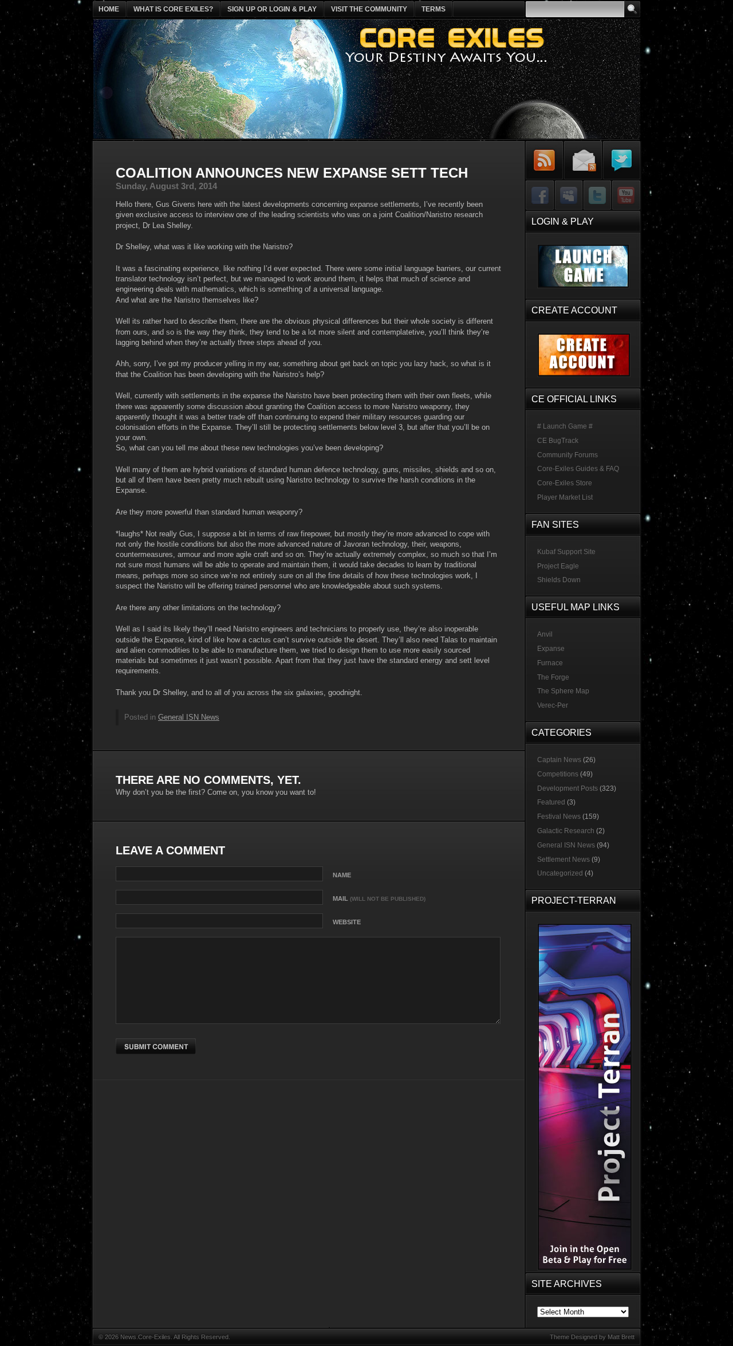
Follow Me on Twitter (621, 160)
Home (108, 9)
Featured (551, 802)
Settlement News (563, 860)
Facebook (540, 195)
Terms (433, 9)
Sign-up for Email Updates (582, 160)
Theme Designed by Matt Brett (592, 1336)
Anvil (545, 634)
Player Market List (565, 497)
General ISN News (188, 717)
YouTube (626, 195)
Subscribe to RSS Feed (544, 160)
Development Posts (567, 788)
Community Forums (567, 455)
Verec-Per (552, 705)
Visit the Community (369, 9)
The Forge (553, 677)
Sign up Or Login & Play (272, 9)
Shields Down (559, 580)
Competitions (557, 774)
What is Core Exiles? (173, 9)
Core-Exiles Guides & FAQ (578, 469)
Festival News (559, 817)
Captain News (559, 760)
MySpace (568, 195)
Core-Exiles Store (564, 483)
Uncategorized (560, 873)
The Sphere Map (563, 691)
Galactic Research (565, 831)
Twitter (597, 195)
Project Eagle (558, 566)
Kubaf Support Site (566, 552)
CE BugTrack (557, 441)
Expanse (551, 649)
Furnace (550, 663)
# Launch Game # (565, 426)
